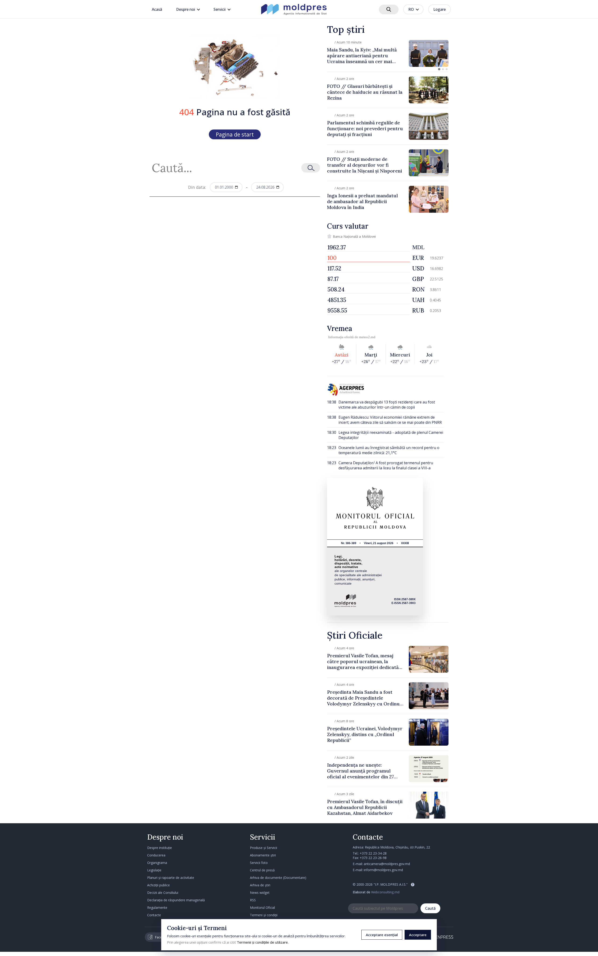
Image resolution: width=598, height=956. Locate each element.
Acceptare (418, 934)
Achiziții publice (158, 885)
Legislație (154, 870)
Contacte (154, 915)
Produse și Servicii (263, 847)
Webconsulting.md (385, 892)
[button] (439, 69)
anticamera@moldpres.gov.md (387, 864)
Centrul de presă (262, 870)
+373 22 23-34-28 (373, 853)
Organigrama (157, 862)
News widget (260, 892)
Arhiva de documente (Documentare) (278, 877)
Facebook (162, 937)
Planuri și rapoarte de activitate (170, 877)
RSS (253, 900)
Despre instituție (159, 847)
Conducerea (156, 855)
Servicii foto (259, 862)
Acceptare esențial (382, 934)
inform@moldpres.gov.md (383, 870)
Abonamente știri (263, 855)
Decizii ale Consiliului (162, 892)
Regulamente (157, 907)
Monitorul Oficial (262, 907)
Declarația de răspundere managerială (176, 900)
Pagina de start (235, 134)
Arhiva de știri (260, 885)
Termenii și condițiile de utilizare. (262, 942)
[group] (387, 53)
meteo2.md (367, 337)
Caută (430, 908)
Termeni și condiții (264, 915)
